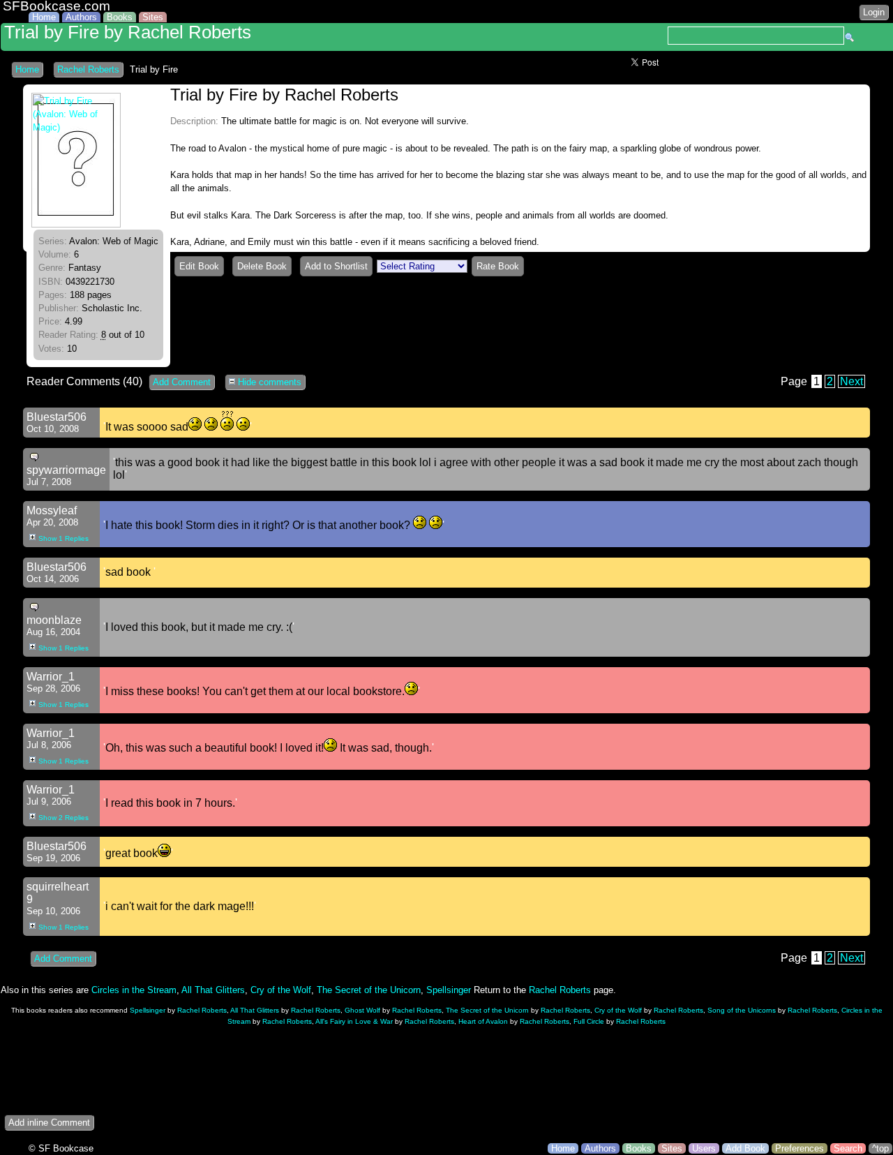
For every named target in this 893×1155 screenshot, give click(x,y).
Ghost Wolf (362, 1010)
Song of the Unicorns (741, 1010)
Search (848, 1148)
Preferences (799, 1148)
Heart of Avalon (483, 1021)
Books (120, 17)
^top (880, 1148)
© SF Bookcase (61, 1148)
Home (44, 17)
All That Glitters (213, 990)
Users (704, 1148)
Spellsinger (448, 990)
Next (851, 381)
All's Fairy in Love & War (354, 1021)
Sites (152, 17)
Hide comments (268, 382)
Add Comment (182, 382)
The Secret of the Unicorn (369, 990)
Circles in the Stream (134, 990)
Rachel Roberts (88, 69)
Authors (81, 17)
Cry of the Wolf (280, 990)
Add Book (745, 1148)
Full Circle (588, 1021)
